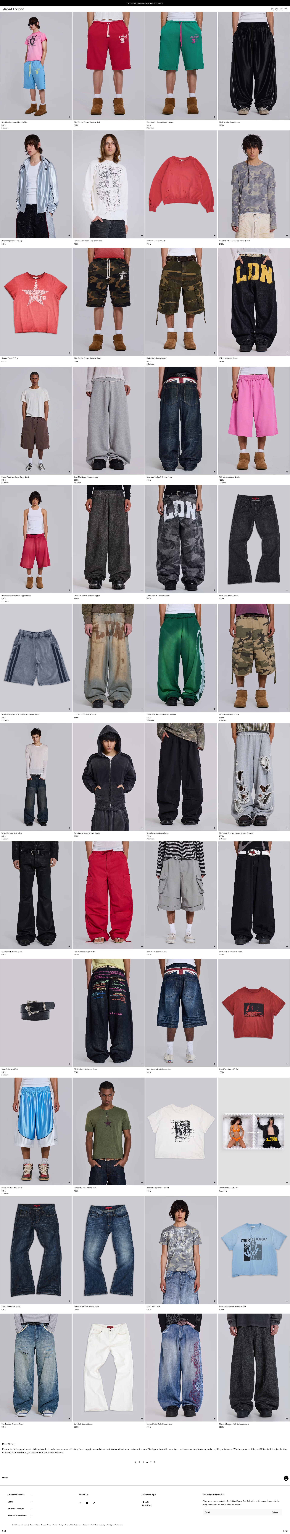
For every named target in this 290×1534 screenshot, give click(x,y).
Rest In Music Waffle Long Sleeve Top (88, 241)
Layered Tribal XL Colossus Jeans (159, 1424)
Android (148, 1505)
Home (5, 1477)
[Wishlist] (277, 9)
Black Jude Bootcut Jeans (228, 596)
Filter (285, 1531)
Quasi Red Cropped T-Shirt (229, 1069)
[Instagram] (80, 1503)
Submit (275, 1512)
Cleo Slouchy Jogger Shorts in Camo (87, 358)
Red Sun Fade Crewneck (156, 241)
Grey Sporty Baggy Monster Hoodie (87, 833)
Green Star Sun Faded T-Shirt (85, 1188)
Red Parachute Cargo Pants (84, 952)
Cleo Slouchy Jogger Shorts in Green (160, 122)
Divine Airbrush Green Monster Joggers (161, 714)
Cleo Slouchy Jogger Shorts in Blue (14, 122)
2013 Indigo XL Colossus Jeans (85, 1069)
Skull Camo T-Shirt (153, 1307)
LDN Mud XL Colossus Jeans (85, 714)
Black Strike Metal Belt (10, 1069)
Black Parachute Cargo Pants (157, 833)
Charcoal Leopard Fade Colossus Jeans (234, 1424)
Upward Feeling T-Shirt (10, 358)
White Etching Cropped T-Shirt (158, 1188)
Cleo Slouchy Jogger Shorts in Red (87, 122)
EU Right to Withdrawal (115, 1525)
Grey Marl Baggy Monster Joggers (87, 477)
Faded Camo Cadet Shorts (229, 714)
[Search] (272, 9)
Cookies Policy (58, 1525)
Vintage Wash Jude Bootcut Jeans (86, 1307)
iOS (147, 1502)
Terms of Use (34, 1525)
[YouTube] (87, 1503)
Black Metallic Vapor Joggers (229, 122)
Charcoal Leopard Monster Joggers (87, 596)
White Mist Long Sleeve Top (12, 833)
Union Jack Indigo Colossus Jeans (159, 477)
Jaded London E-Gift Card (228, 1188)
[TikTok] (94, 1503)
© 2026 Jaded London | (20, 1525)
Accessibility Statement (73, 1525)
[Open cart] (281, 9)
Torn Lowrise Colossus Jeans (12, 1424)
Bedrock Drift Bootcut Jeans (12, 952)
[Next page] (155, 1463)
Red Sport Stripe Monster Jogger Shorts (16, 596)
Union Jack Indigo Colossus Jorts (159, 1069)
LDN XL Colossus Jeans (228, 358)
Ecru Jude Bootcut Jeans (83, 1424)
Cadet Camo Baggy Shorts (156, 358)
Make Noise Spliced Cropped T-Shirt (232, 1307)
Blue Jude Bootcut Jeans (11, 1307)
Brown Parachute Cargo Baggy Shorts (16, 477)
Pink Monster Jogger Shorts (229, 477)
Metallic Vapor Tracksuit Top (12, 241)
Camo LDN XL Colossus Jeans (158, 596)
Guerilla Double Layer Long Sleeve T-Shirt (234, 241)
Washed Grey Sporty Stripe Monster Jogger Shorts (20, 714)
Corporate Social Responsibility (94, 1525)
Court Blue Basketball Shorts (12, 1188)
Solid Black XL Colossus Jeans (230, 952)
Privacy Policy (46, 1525)
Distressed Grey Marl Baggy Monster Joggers (236, 833)
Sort (4, 1531)
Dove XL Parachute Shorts (156, 952)
